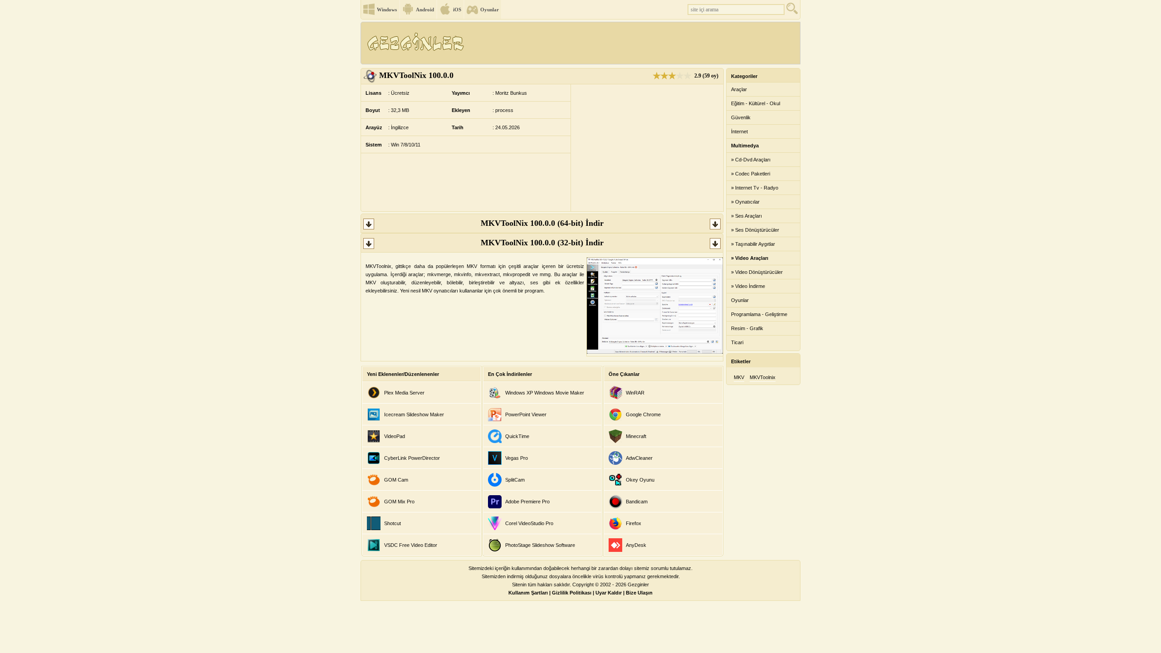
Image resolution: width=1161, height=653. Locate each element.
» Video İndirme (748, 286)
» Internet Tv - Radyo (754, 187)
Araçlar (739, 89)
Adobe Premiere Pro (527, 501)
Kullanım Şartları (528, 592)
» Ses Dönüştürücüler (755, 230)
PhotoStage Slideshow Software (540, 545)
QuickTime (517, 436)
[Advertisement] (634, 43)
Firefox (633, 523)
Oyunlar (489, 9)
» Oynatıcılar (745, 202)
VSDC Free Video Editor (410, 545)
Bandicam (637, 501)
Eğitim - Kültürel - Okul (755, 103)
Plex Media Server (404, 392)
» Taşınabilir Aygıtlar (753, 244)
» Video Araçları (749, 258)
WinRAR (635, 392)
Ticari (737, 342)
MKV (739, 377)
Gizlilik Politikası (571, 592)
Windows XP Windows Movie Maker (544, 392)
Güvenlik (741, 117)
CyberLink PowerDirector (412, 458)
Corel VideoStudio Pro (529, 523)
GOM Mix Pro (399, 501)
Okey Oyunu (640, 479)
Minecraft (636, 436)
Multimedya (745, 145)
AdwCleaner (639, 458)
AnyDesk (636, 545)
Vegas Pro (516, 458)
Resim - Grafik (747, 328)
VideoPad (394, 436)
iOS (457, 9)
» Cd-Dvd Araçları (751, 159)
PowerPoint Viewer (525, 414)
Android (425, 9)
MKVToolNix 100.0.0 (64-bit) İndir (542, 223)
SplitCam (515, 479)
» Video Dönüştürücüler (757, 272)
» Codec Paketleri (750, 173)
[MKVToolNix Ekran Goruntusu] (655, 352)
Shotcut (392, 523)
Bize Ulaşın (639, 592)
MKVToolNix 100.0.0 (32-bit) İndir (542, 242)
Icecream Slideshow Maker (414, 414)
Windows (387, 9)
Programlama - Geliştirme (759, 314)
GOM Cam (396, 479)
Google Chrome (643, 414)
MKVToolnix (763, 377)
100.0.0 (416, 75)
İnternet (739, 131)
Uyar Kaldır (608, 592)
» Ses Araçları (746, 216)
